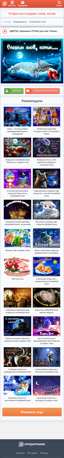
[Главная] (3, 3)
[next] (60, 61)
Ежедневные (20, 21)
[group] (32, 31)
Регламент (32, 453)
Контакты (20, 453)
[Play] (4, 31)
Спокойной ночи (37, 21)
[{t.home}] (32, 444)
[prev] (4, 61)
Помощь (44, 453)
